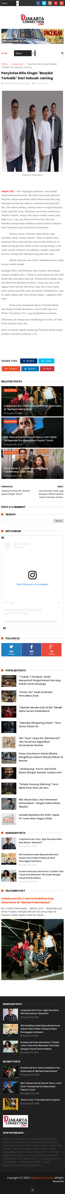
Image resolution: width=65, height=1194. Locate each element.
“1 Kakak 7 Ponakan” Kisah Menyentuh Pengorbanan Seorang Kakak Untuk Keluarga (39, 680)
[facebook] (38, 3)
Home (4, 53)
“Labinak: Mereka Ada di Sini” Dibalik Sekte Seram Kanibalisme (40, 709)
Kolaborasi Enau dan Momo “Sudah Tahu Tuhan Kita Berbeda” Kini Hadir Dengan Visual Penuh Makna (41, 875)
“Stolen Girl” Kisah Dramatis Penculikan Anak (35, 693)
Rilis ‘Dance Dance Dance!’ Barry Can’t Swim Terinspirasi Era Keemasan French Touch (30, 438)
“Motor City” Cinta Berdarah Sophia (40, 1099)
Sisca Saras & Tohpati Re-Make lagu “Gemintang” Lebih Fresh (26, 470)
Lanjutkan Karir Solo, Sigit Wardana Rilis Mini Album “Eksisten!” (40, 841)
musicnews (17, 64)
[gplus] (62, 3)
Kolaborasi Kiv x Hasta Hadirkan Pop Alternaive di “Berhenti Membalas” (32, 407)
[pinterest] (56, 3)
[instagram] (50, 3)
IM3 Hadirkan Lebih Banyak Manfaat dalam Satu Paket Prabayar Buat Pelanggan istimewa (38, 858)
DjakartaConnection (42, 1177)
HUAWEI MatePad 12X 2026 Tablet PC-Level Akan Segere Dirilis (39, 816)
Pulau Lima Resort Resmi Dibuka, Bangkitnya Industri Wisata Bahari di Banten (41, 757)
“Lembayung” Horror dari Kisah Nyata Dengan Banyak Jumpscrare (40, 770)
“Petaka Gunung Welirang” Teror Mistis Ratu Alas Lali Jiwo (38, 786)
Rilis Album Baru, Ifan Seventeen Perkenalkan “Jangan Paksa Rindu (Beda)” (39, 803)
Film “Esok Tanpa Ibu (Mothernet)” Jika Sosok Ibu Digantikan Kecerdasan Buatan (39, 742)
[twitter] (44, 3)
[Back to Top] (32, 1189)
